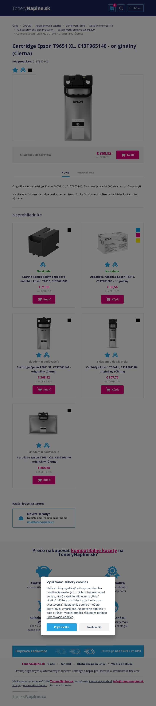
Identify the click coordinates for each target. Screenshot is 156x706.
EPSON (27, 25)
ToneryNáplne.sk (61, 681)
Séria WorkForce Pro (101, 25)
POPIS (66, 172)
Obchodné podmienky (91, 664)
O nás (51, 664)
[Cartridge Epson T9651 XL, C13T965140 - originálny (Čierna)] (78, 107)
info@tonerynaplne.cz (40, 522)
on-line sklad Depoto (35, 685)
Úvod (15, 25)
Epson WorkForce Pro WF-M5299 (76, 29)
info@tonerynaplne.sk (128, 681)
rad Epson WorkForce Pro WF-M (35, 29)
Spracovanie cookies (60, 616)
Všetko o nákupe (122, 664)
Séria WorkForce (75, 25)
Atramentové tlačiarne (48, 25)
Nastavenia (94, 627)
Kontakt (65, 664)
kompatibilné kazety (94, 550)
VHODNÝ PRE (85, 172)
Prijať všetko (61, 627)
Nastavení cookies (61, 685)
